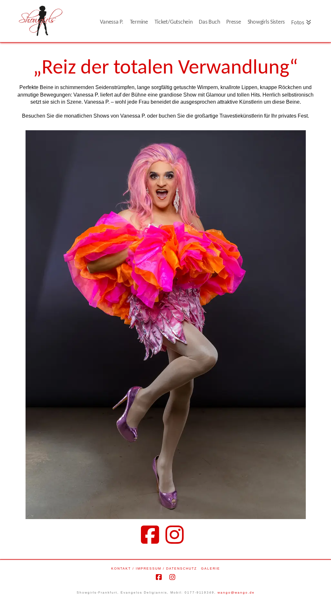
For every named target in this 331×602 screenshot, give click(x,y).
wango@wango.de (236, 592)
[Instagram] (178, 534)
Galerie (210, 568)
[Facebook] (153, 534)
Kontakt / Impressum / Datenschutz (154, 568)
